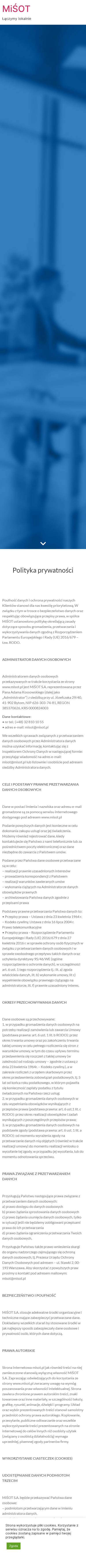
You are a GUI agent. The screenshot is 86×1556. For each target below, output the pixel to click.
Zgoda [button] (13, 1546)
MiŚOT (16, 8)
